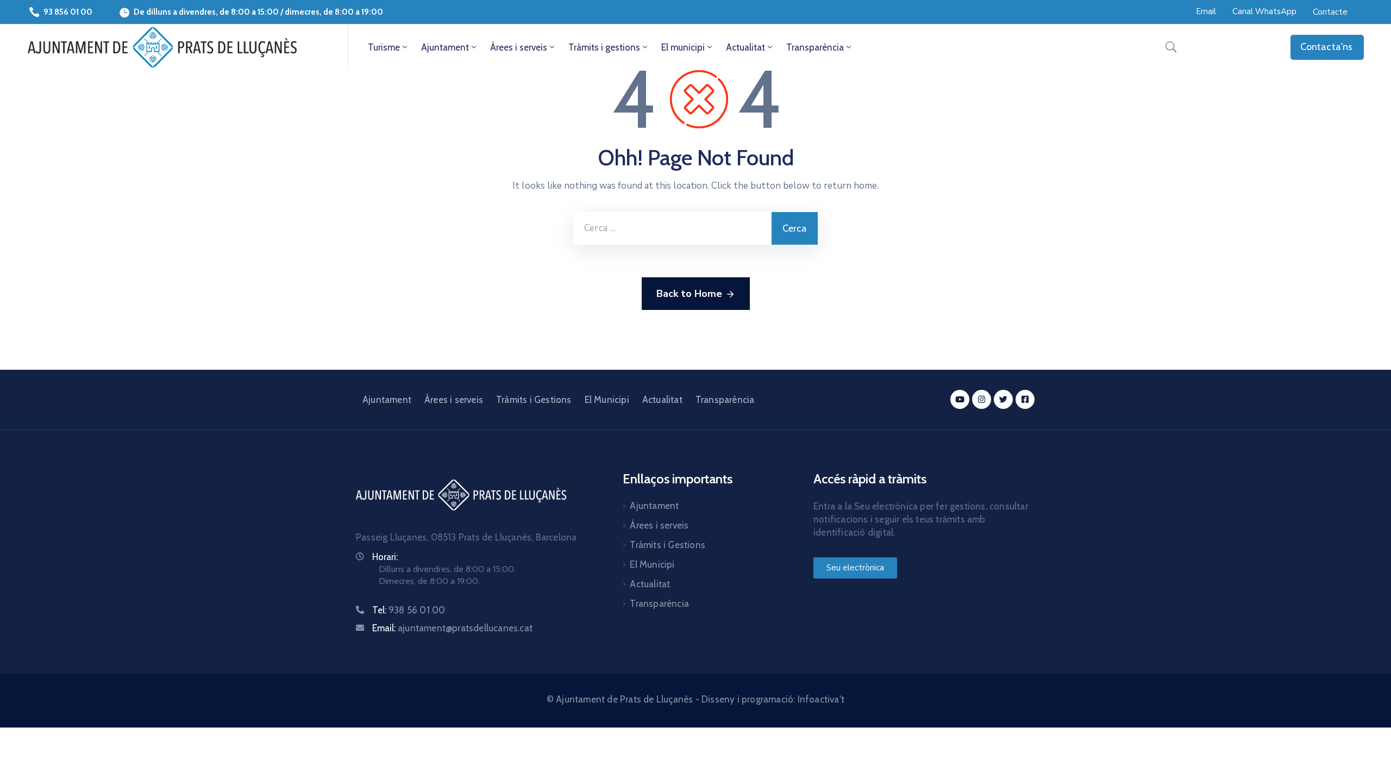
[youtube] (959, 399)
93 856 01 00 (67, 12)
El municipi (683, 47)
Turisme (384, 47)
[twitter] (1003, 399)
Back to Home (689, 293)
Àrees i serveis (518, 47)
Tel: (408, 610)
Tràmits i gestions (604, 47)
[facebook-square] (1025, 399)
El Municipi (607, 399)
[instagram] (981, 399)
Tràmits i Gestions (534, 399)
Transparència (815, 47)
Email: (452, 628)
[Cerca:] (672, 228)
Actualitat (745, 47)
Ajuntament (445, 47)
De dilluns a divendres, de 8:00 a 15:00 (206, 12)
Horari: (385, 556)
